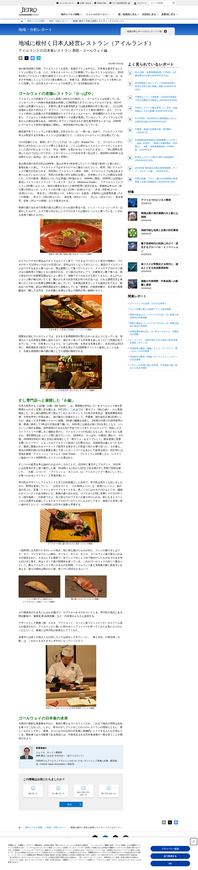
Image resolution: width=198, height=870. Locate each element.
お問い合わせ (85, 3)
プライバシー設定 (170, 848)
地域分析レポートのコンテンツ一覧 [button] (144, 31)
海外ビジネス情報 (36, 21)
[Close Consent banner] (193, 841)
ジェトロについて (66, 3)
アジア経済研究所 (119, 3)
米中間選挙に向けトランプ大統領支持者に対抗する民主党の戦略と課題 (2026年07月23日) (155, 86)
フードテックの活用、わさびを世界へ (148, 303)
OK (170, 863)
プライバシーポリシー (77, 860)
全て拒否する (170, 856)
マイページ (141, 3)
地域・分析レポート (58, 21)
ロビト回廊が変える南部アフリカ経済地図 (150, 309)
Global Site (101, 3)
